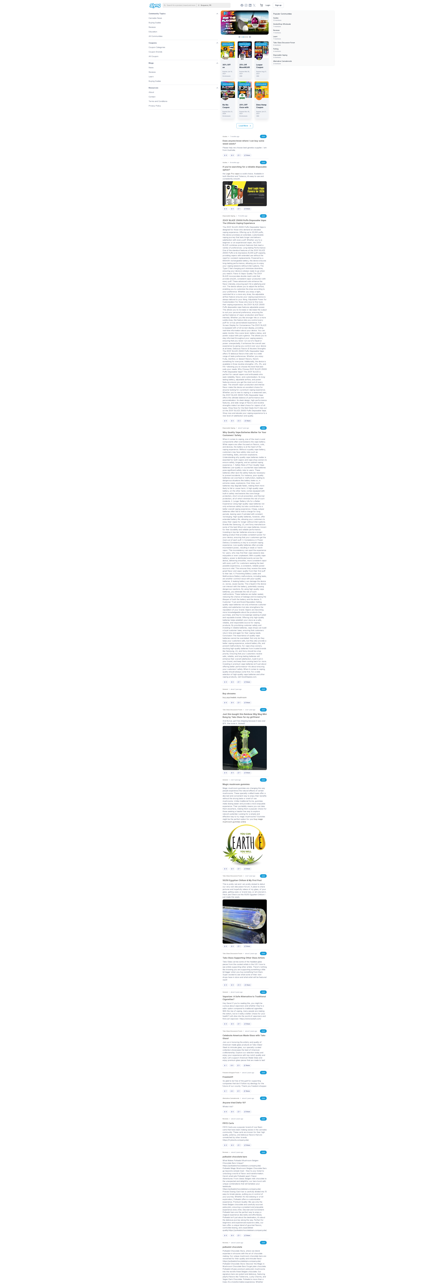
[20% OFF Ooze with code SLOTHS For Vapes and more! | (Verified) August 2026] (245, 89)
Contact (152, 97)
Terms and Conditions (158, 101)
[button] (239, 37)
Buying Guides (155, 22)
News (151, 67)
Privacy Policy (155, 106)
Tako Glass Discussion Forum (232, 710)
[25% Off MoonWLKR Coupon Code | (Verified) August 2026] (245, 49)
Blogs (151, 63)
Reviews (152, 27)
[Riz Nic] (225, 97)
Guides (225, 136)
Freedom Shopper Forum (231, 1072)
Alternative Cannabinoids (231, 1098)
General (225, 689)
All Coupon (153, 56)
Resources (153, 88)
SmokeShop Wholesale (282, 24)
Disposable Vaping (229, 216)
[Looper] (259, 56)
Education (153, 32)
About (151, 92)
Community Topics (157, 13)
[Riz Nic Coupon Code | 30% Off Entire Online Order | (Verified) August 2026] (228, 89)
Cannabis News (155, 18)
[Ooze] (242, 97)
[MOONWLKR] (242, 56)
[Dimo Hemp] (259, 97)
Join (263, 136)
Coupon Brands (155, 52)
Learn (151, 76)
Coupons (153, 43)
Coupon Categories (157, 47)
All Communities (155, 36)
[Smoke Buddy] (225, 56)
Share (248, 155)
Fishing (275, 49)
